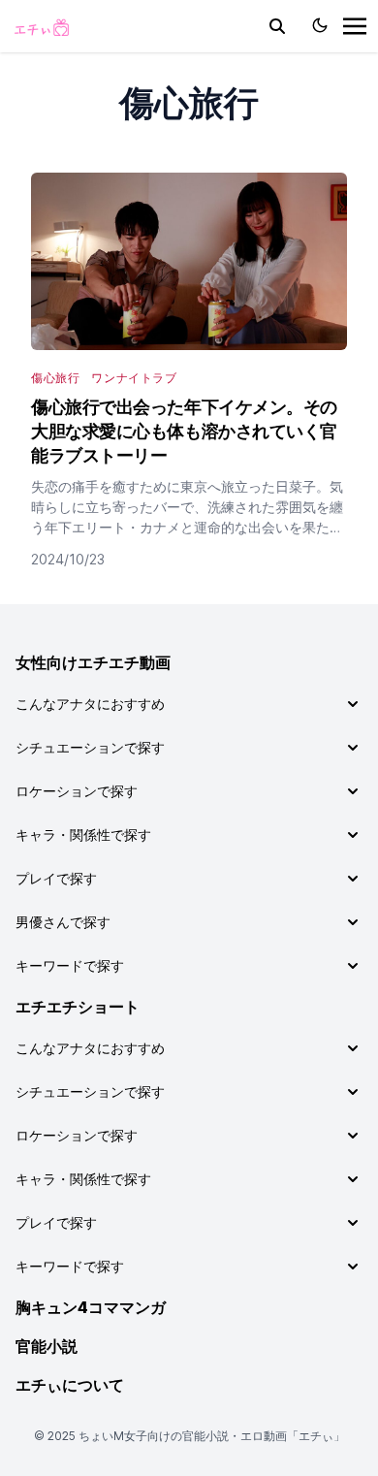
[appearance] (319, 25)
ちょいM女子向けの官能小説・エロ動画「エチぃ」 (212, 1435)
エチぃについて (70, 1385)
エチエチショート (78, 1006)
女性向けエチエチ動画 (93, 662)
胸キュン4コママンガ (91, 1307)
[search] (277, 26)
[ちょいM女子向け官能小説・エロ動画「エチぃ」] (41, 26)
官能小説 (47, 1346)
